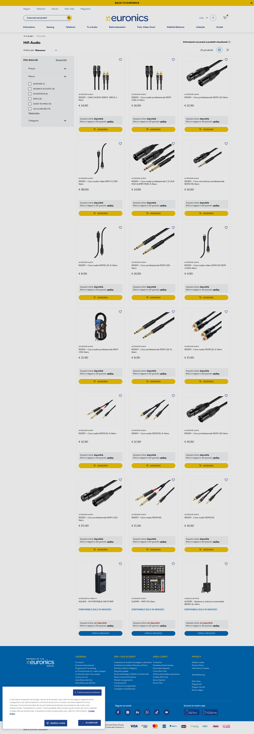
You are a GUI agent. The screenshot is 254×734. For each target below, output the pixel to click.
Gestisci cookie (57, 723)
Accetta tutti (91, 722)
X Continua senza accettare (87, 692)
